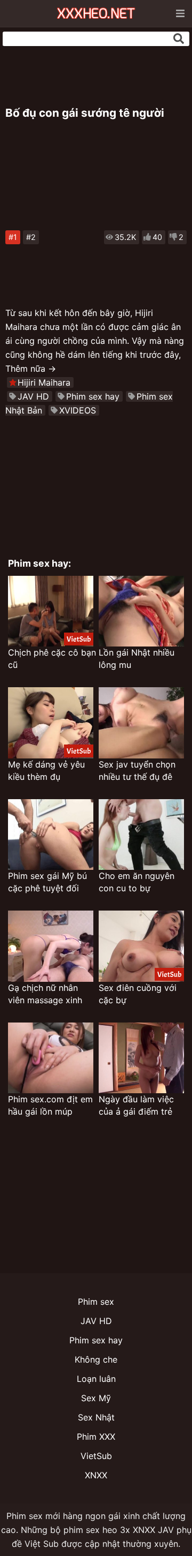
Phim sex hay (92, 396)
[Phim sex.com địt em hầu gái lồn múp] (50, 1058)
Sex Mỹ (96, 1398)
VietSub (96, 1455)
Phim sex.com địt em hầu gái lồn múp (50, 1105)
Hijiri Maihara (44, 382)
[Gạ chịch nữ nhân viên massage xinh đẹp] (50, 946)
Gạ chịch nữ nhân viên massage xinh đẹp (45, 994)
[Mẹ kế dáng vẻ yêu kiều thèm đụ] (50, 722)
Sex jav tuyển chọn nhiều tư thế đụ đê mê (137, 771)
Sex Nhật (96, 1417)
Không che (96, 1359)
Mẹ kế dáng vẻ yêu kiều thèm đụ (46, 770)
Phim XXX (96, 1436)
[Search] (178, 38)
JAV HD (33, 396)
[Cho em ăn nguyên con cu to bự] (141, 834)
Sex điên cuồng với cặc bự (138, 993)
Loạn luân (96, 1378)
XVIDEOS (77, 410)
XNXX (96, 1475)
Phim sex (96, 1301)
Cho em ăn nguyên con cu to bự (136, 881)
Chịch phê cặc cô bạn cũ (52, 658)
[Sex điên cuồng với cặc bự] (141, 946)
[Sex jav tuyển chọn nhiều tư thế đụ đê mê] (141, 722)
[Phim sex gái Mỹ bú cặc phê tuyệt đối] (50, 834)
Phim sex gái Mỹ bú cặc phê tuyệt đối (47, 881)
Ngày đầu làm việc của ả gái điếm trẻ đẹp (136, 1106)
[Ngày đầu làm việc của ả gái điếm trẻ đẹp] (141, 1058)
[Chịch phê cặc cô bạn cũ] (50, 611)
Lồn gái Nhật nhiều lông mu (136, 658)
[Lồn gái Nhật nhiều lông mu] (141, 611)
